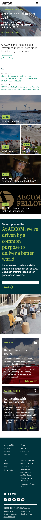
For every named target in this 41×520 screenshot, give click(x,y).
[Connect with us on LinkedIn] (14, 499)
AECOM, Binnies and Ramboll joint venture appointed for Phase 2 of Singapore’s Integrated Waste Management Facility (19, 78)
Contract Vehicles (27, 460)
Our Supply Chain (26, 463)
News (6, 463)
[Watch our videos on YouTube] (22, 499)
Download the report (10, 32)
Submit (6, 287)
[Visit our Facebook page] (5, 499)
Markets (7, 448)
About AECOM (9, 445)
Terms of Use (8, 511)
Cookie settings (9, 517)
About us (6, 57)
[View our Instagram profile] (9, 499)
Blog (5, 467)
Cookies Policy (26, 514)
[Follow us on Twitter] (18, 499)
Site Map (23, 455)
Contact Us (24, 451)
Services (7, 451)
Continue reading (25, 428)
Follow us (29, 381)
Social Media (8, 470)
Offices (23, 448)
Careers (23, 445)
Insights (6, 460)
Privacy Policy (26, 511)
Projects (7, 455)
